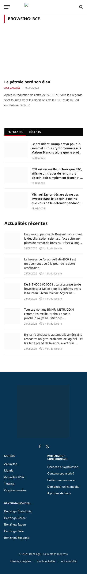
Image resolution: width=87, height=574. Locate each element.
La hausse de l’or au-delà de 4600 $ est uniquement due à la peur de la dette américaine (50, 263)
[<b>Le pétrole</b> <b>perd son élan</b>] (43, 53)
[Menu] (7, 7)
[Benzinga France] (42, 7)
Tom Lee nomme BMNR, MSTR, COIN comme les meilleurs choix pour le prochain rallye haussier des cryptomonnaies (49, 313)
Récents (35, 132)
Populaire (15, 132)
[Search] (80, 6)
